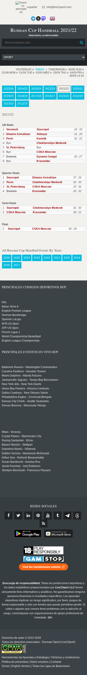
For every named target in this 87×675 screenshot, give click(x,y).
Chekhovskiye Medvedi (51, 143)
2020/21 (78, 88)
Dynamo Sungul (47, 156)
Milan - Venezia (11, 432)
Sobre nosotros (39, 661)
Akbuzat (42, 134)
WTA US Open (10, 323)
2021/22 (64, 88)
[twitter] (18, 515)
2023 (37, 257)
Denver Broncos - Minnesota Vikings (24, 405)
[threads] (77, 515)
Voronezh (12, 129)
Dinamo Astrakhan (18, 134)
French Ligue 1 (11, 332)
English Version (20, 666)
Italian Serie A (10, 306)
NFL (4, 302)
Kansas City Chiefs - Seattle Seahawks (25, 401)
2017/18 (36, 96)
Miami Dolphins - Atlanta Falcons (21, 375)
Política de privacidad (15, 661)
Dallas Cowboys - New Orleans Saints (25, 392)
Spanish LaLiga (11, 319)
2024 (27, 257)
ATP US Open (10, 327)
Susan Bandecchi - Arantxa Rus (21, 461)
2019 (77, 257)
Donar (5, 666)
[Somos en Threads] (38, 18)
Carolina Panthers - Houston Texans (24, 371)
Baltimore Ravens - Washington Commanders (29, 367)
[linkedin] (28, 515)
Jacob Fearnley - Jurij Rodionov (21, 466)
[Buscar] (81, 42)
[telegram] (67, 515)
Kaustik (41, 138)
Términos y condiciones (65, 657)
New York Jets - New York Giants (21, 384)
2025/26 (9, 88)
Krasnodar (43, 161)
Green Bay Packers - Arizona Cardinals (25, 388)
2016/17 (50, 96)
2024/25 (22, 88)
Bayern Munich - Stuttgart (17, 444)
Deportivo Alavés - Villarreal (18, 448)
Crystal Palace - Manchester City (21, 436)
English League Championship (20, 340)
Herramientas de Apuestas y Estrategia (25, 657)
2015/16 (64, 96)
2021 (57, 257)
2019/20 (9, 96)
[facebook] (8, 515)
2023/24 (36, 88)
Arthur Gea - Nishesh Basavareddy (23, 457)
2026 (7, 257)
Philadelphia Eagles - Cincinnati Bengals (27, 397)
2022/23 (50, 88)
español (32, 7)
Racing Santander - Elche (17, 440)
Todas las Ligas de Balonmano (51, 666)
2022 (47, 257)
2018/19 (22, 96)
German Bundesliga (14, 315)
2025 (17, 257)
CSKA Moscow (46, 151)
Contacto (55, 661)
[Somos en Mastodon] (43, 18)
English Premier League (16, 310)
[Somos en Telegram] (33, 18)
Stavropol (43, 129)
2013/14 (9, 103)
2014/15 (78, 96)
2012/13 (22, 103)
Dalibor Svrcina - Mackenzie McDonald (25, 453)
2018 (7, 265)
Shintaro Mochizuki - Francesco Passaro (26, 470)
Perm (9, 138)
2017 (17, 265)
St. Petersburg (15, 147)
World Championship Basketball (21, 336)
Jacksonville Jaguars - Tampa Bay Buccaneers (30, 379)
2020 (67, 257)
